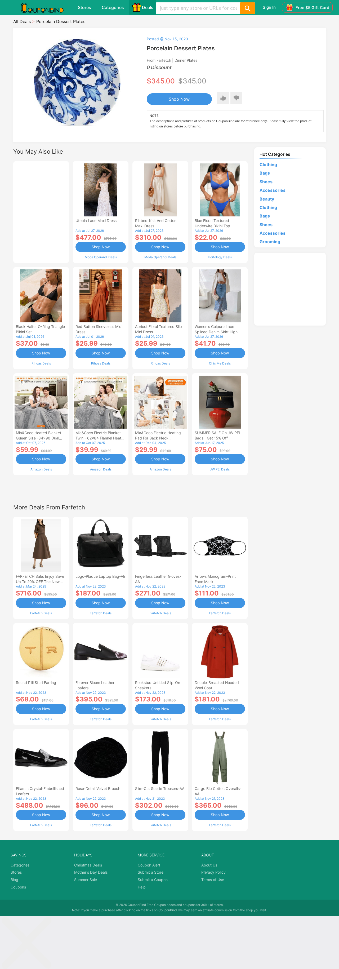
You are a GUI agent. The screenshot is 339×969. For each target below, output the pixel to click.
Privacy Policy (213, 872)
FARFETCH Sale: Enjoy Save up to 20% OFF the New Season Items (40, 581)
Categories (113, 7)
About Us (209, 865)
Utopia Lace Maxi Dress (96, 220)
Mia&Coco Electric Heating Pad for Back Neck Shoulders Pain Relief (158, 438)
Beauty (267, 199)
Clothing (268, 164)
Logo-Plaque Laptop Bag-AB (100, 576)
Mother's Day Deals (91, 872)
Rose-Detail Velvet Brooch (97, 788)
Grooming (270, 241)
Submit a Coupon (153, 879)
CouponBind (167, 910)
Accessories (273, 190)
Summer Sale (85, 879)
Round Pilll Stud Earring (36, 682)
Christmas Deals (88, 865)
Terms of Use (212, 879)
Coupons (18, 887)
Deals (147, 7)
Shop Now (179, 99)
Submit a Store (150, 872)
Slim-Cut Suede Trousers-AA (159, 788)
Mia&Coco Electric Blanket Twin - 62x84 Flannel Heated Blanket (100, 438)
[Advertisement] (41, 211)
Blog (14, 879)
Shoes (266, 181)
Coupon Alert (149, 865)
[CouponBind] (46, 7)
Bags (265, 173)
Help (142, 887)
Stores (84, 7)
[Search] (247, 8)
